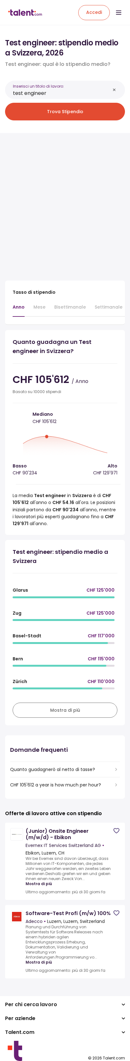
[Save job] (116, 830)
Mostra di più (39, 883)
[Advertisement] (65, 203)
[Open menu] (118, 12)
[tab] (19, 310)
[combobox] (61, 93)
